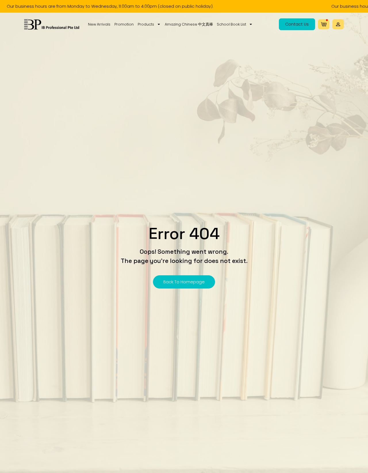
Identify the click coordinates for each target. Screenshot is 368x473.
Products (146, 24)
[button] (338, 24)
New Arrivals (99, 24)
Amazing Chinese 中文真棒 (189, 24)
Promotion (124, 24)
